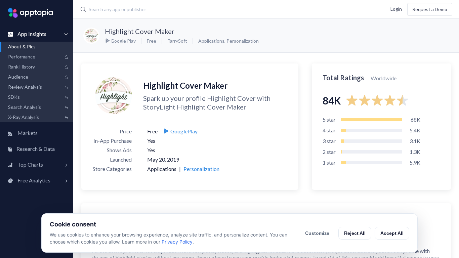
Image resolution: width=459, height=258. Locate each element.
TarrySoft (177, 41)
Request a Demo (429, 9)
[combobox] (196, 9)
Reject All (355, 233)
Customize (317, 233)
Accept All (392, 233)
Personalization (242, 41)
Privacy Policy (177, 242)
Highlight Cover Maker (139, 31)
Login (396, 8)
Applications (211, 41)
